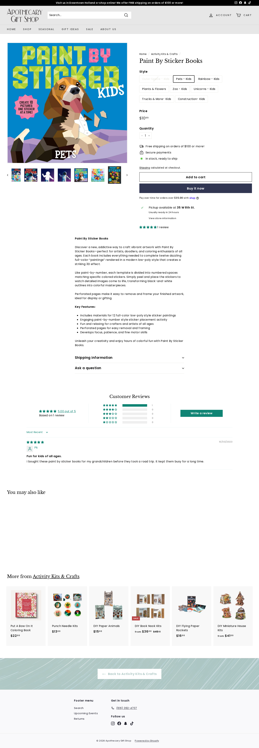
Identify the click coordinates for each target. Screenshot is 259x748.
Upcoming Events (86, 713)
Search (79, 708)
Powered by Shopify (147, 740)
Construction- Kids (191, 99)
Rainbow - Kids (209, 79)
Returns (79, 719)
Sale (89, 29)
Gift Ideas (70, 29)
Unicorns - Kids (204, 89)
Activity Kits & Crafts (164, 54)
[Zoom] (67, 103)
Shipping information (94, 357)
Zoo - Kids (180, 89)
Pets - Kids (183, 79)
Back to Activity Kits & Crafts (132, 674)
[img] (35, 442)
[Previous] (9, 175)
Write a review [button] (201, 413)
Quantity (146, 128)
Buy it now (195, 188)
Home (11, 29)
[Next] (125, 175)
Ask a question (88, 368)
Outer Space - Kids (155, 79)
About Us (108, 29)
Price (143, 111)
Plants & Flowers (154, 89)
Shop (27, 29)
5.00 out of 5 (67, 411)
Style (143, 72)
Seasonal (46, 29)
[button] (148, 227)
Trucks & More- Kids (156, 99)
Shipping (144, 167)
